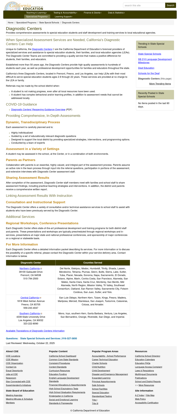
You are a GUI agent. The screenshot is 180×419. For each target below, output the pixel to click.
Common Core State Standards (63, 359)
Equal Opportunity (14, 370)
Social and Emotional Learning (63, 399)
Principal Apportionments (104, 381)
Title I (94, 399)
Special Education (100, 392)
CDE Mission (12, 359)
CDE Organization (14, 363)
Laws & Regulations (144, 370)
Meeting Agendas (14, 395)
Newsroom (11, 377)
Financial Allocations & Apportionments (67, 384)
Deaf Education (146, 67)
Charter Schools (99, 363)
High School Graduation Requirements (67, 392)
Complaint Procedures (59, 363)
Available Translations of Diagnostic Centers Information (35, 330)
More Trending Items (160, 83)
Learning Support (63, 16)
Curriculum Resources (59, 370)
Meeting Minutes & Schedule (19, 398)
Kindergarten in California (61, 395)
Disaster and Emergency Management (110, 374)
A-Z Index (139, 395)
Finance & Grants (92, 12)
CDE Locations (13, 355)
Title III (95, 403)
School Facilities (99, 388)
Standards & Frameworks (61, 403)
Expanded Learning (101, 377)
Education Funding (58, 374)
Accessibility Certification (147, 402)
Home (10, 22)
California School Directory (147, 355)
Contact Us (11, 366)
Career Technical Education (105, 359)
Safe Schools (98, 385)
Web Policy (140, 398)
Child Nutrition (98, 366)
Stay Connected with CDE (18, 381)
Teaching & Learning (36, 12)
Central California (30, 297)
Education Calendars (145, 359)
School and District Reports (148, 381)
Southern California (30, 313)
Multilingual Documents (146, 374)
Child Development (101, 370)
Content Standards (58, 366)
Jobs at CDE (12, 374)
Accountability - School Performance (109, 355)
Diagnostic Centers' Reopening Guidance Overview (41, 109)
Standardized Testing (102, 396)
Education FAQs (142, 363)
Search (170, 5)
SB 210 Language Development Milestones (155, 60)
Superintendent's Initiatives (18, 385)
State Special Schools (49, 22)
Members (10, 402)
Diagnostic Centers (42, 49)
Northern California (30, 268)
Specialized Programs (36, 16)
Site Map (150, 395)
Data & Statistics (115, 12)
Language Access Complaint (148, 366)
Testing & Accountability (64, 12)
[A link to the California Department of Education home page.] (23, 6)
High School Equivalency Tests (63, 388)
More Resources (146, 385)
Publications (141, 377)
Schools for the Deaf (149, 73)
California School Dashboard (62, 355)
